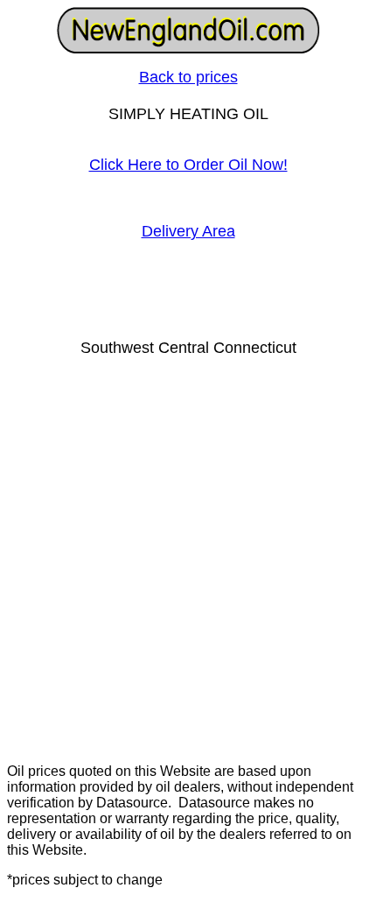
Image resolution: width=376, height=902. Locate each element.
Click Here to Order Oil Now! (188, 164)
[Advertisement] (188, 561)
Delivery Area (188, 231)
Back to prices (188, 77)
